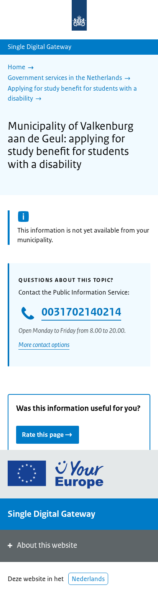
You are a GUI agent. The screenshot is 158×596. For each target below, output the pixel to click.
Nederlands (88, 579)
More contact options (43, 344)
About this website (47, 545)
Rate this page (43, 434)
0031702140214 (81, 312)
